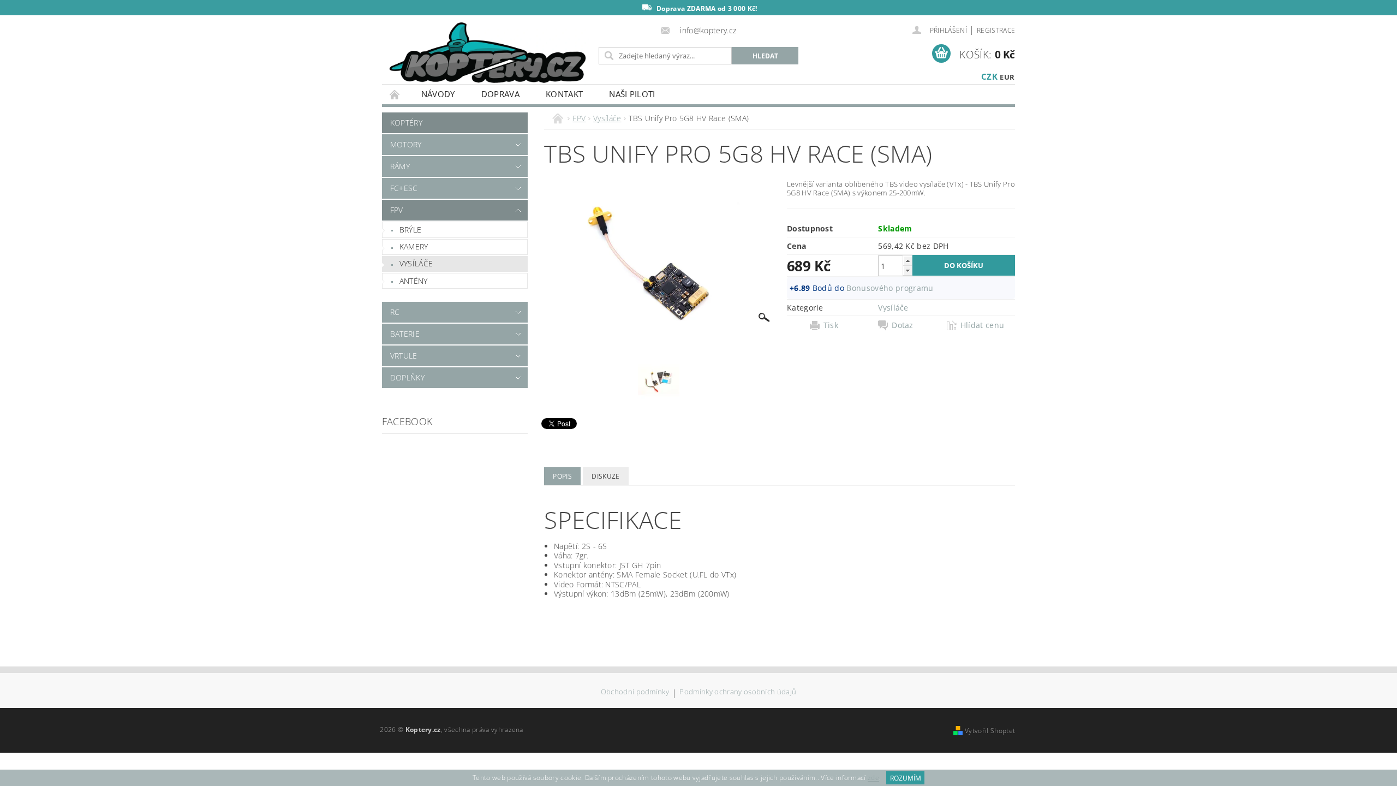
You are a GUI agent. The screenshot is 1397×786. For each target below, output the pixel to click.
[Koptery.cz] (488, 54)
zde (873, 778)
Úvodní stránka (395, 94)
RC (395, 312)
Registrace (996, 30)
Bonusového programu (889, 288)
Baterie (405, 334)
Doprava (500, 93)
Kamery (413, 246)
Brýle (410, 229)
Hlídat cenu (982, 325)
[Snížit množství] (907, 270)
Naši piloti (632, 93)
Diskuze (605, 476)
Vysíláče (416, 263)
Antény (413, 281)
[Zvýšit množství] (907, 260)
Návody (438, 93)
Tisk (830, 325)
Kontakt (564, 93)
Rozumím (905, 778)
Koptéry (406, 122)
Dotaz (903, 325)
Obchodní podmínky (635, 692)
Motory (406, 144)
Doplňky (407, 377)
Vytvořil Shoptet (990, 730)
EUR (1007, 77)
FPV (396, 210)
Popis (562, 476)
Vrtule (403, 355)
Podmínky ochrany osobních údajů (737, 692)
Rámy (400, 166)
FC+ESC (404, 188)
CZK (989, 76)
